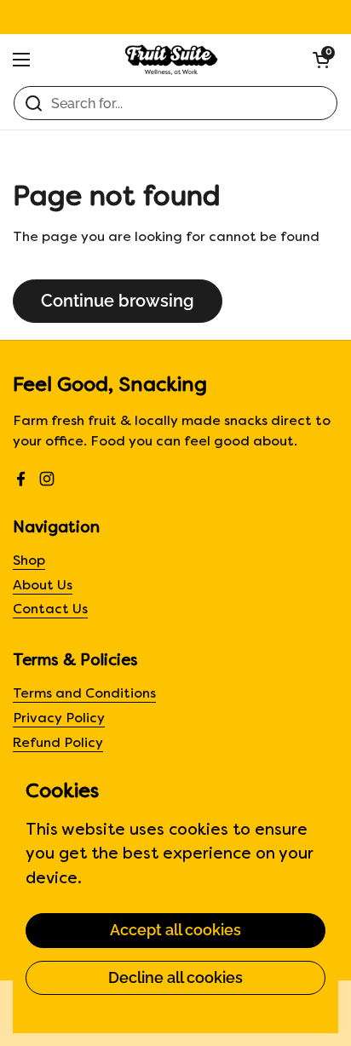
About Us (42, 586)
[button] (321, 60)
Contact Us (50, 610)
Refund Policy (58, 744)
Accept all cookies (175, 930)
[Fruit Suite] (171, 60)
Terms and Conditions (84, 694)
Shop (29, 561)
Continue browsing (117, 300)
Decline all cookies (175, 977)
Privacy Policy (59, 719)
